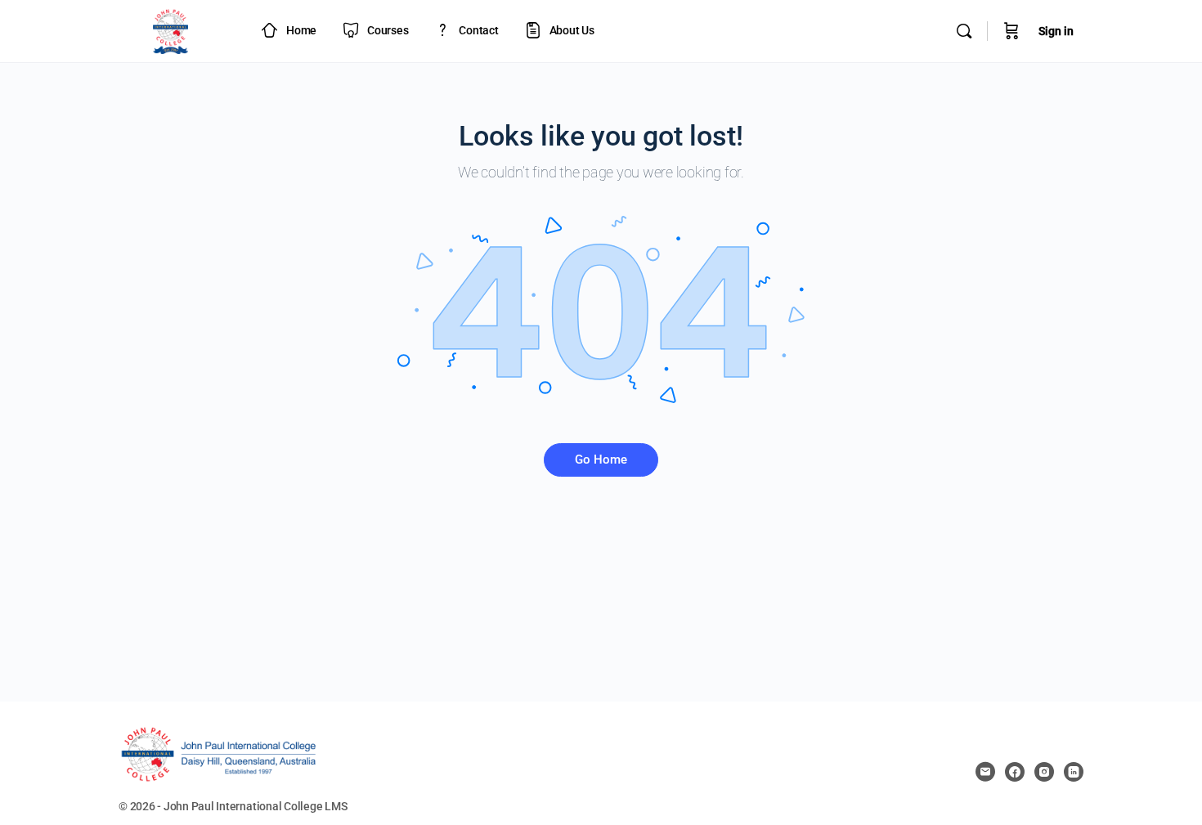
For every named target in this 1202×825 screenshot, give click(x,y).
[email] (985, 772)
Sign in (1056, 31)
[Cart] (1011, 31)
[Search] (964, 31)
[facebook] (1015, 772)
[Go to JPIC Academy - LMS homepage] (171, 29)
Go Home (601, 459)
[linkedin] (1073, 772)
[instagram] (1044, 772)
